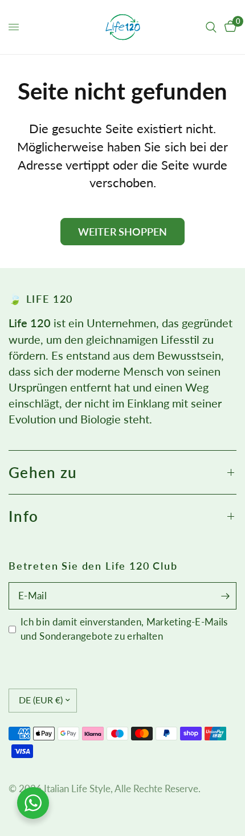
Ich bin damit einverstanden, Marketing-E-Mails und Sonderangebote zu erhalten (124, 628)
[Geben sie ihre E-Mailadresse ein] (225, 596)
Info (23, 516)
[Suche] (211, 27)
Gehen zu (43, 472)
